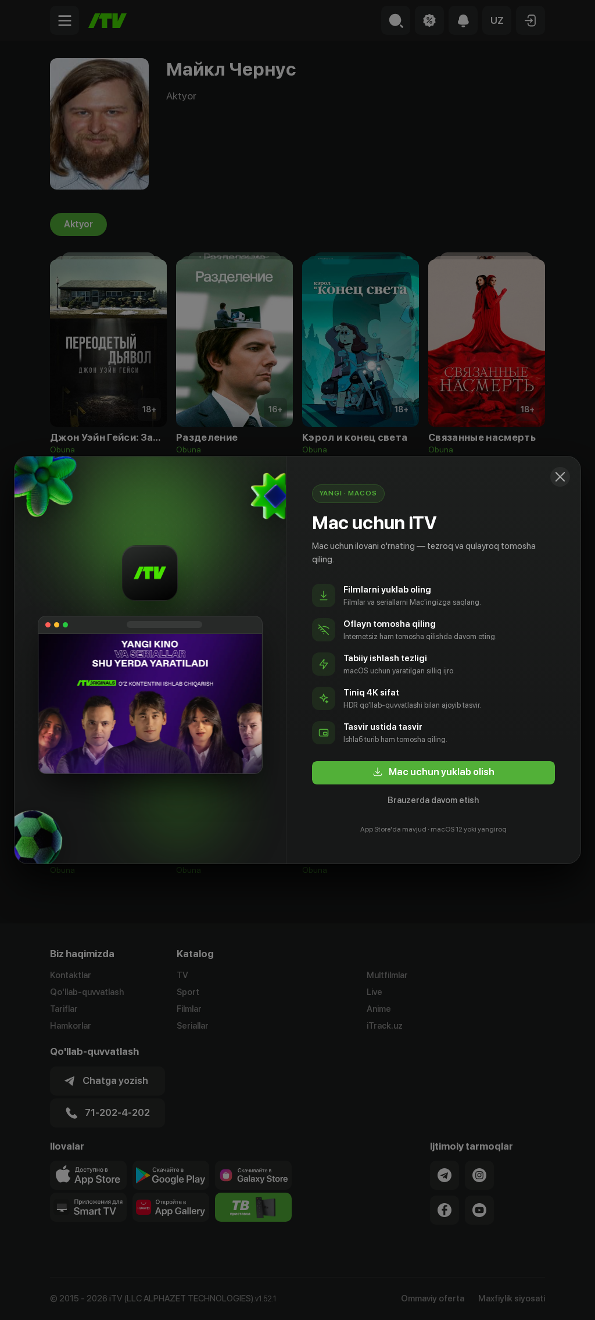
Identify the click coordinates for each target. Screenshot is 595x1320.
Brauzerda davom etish (433, 800)
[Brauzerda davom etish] (560, 477)
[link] (433, 772)
